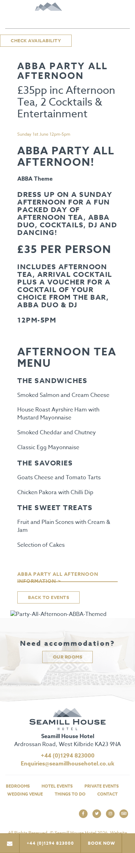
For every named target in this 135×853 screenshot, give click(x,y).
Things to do (70, 794)
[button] (10, 843)
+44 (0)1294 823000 (67, 756)
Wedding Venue (25, 794)
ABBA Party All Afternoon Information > (57, 576)
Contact (107, 794)
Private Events (101, 786)
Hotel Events (57, 786)
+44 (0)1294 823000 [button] (50, 843)
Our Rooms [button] (67, 657)
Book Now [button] (101, 843)
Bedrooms (18, 786)
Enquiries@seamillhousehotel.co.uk (67, 764)
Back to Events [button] (48, 597)
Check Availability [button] (36, 40)
